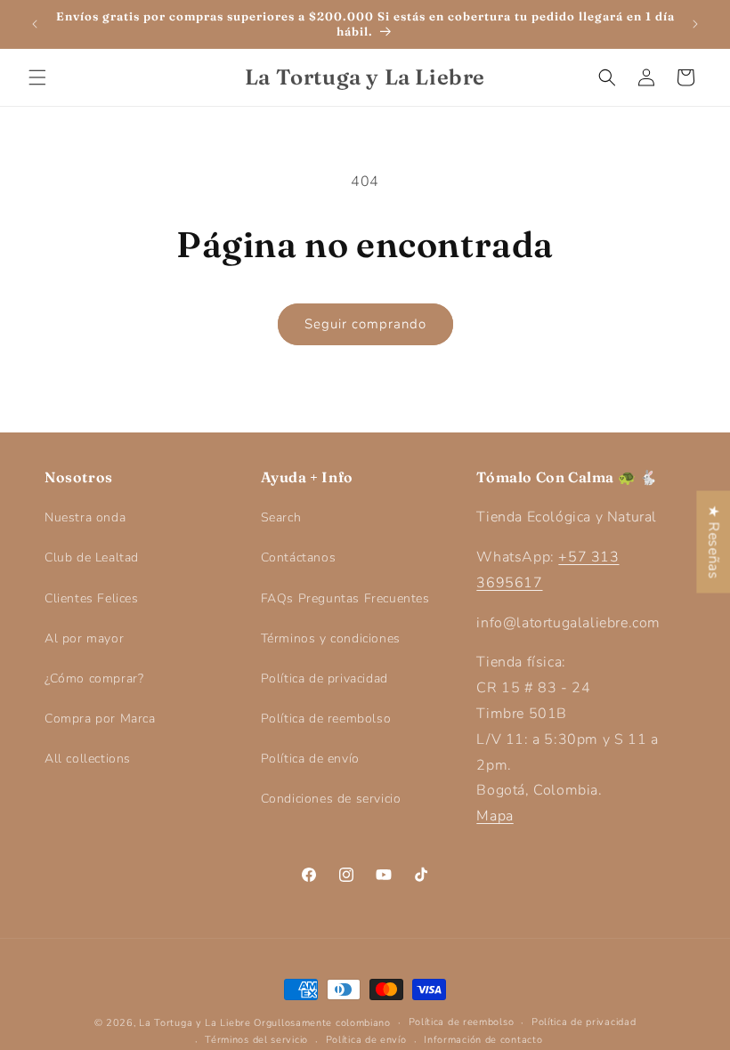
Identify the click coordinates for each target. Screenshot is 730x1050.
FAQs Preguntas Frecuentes (345, 598)
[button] (37, 77)
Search (281, 517)
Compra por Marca (100, 718)
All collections (88, 758)
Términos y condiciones (331, 638)
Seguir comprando (365, 324)
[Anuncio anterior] (34, 24)
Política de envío (310, 758)
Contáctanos (299, 557)
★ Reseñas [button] (713, 541)
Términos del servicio (256, 1039)
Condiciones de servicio (331, 798)
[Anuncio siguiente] (695, 24)
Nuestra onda (85, 517)
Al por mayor (84, 638)
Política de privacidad (324, 678)
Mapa (494, 816)
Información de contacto (483, 1039)
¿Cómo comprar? (94, 678)
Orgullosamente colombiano (322, 1023)
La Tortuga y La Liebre (194, 1023)
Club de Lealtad (92, 557)
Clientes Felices (92, 598)
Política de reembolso (326, 718)
